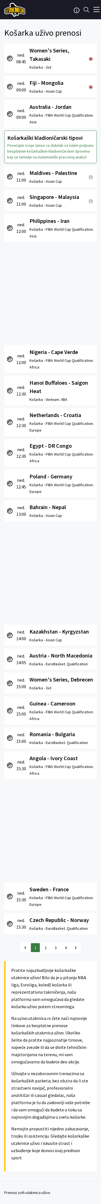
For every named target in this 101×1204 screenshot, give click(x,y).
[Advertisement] (50, 292)
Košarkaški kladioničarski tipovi (45, 137)
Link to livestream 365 (15, 9)
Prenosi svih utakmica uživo (27, 1192)
